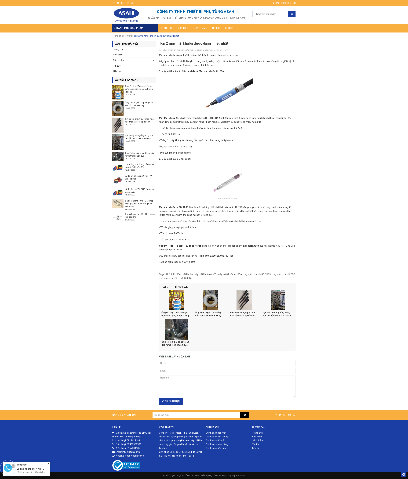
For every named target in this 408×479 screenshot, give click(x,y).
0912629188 (288, 2)
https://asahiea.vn (134, 455)
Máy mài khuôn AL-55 (173, 71)
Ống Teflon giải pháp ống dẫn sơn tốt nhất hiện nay (208, 314)
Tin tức (216, 28)
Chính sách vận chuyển (217, 436)
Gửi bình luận (172, 401)
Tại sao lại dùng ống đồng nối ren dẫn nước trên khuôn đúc (277, 314)
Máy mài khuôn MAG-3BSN (176, 159)
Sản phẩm (200, 28)
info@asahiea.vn (131, 452)
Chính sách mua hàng (217, 444)
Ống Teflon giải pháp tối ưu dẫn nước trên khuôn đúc (175, 343)
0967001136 (133, 448)
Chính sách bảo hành (216, 448)
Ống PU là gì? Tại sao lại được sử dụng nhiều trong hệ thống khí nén (176, 314)
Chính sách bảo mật (216, 433)
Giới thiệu (183, 28)
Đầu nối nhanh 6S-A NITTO (30, 468)
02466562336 (134, 444)
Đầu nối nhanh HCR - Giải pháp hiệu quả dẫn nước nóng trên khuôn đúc (139, 204)
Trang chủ (167, 28)
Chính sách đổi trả (215, 440)
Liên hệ (229, 28)
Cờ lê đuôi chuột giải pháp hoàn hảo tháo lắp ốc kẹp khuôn (242, 314)
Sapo (242, 475)
